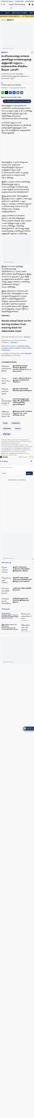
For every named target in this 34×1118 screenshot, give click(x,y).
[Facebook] (10, 92)
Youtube (11, 348)
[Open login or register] (32, 4)
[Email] (17, 92)
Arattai (29, 348)
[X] (6, 92)
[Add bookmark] (32, 52)
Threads (23, 348)
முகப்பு (7, 13)
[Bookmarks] (29, 4)
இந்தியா (4, 52)
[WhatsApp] (2, 92)
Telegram (17, 348)
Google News (6, 350)
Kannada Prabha (19, 1)
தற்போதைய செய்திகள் (19, 13)
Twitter (27, 346)
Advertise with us (8, 48)
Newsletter (27, 337)
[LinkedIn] (14, 92)
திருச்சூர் (6, 434)
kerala (5, 423)
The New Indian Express (7, 1)
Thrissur (18, 428)
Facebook (21, 346)
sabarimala (7, 428)
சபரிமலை (16, 423)
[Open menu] (1, 4)
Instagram (5, 348)
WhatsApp (14, 342)
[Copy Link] (21, 92)
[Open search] (4, 4)
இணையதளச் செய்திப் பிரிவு (11, 97)
